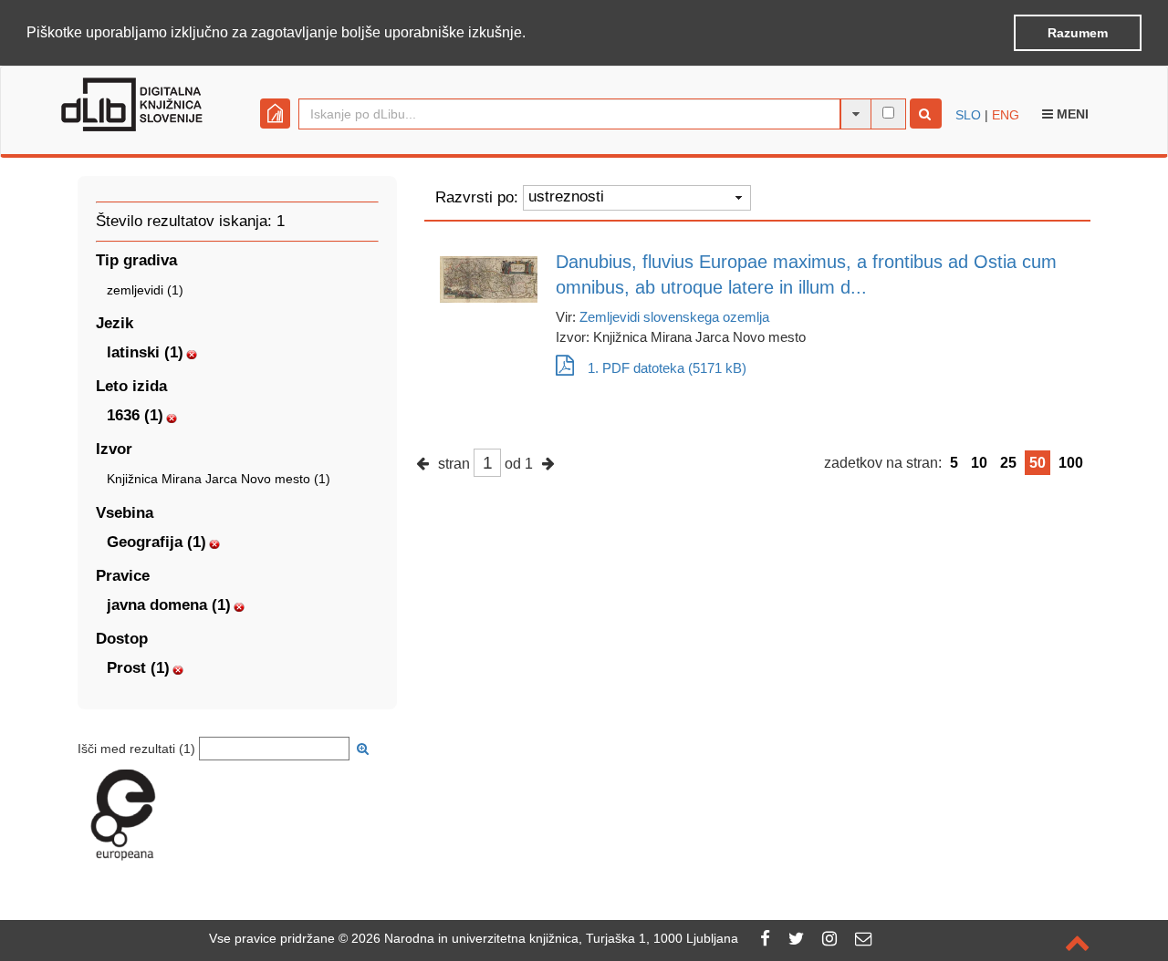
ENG (1005, 115)
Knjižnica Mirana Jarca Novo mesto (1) (218, 478)
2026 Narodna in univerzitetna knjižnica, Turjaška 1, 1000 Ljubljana (544, 938)
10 (979, 462)
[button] (532, 33)
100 (1070, 462)
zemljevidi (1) (145, 290)
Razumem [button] (1078, 33)
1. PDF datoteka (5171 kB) (667, 368)
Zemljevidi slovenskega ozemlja (674, 317)
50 (1037, 462)
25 (1008, 462)
